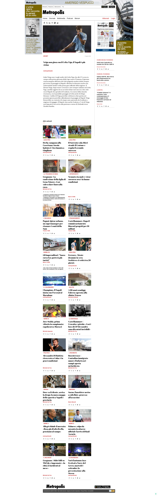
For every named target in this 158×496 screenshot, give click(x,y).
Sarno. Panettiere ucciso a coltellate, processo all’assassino (79, 395)
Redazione (50, 6)
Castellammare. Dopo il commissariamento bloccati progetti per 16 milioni (79, 225)
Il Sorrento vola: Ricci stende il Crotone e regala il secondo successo (78, 146)
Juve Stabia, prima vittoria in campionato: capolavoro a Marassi (53, 324)
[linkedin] (49, 23)
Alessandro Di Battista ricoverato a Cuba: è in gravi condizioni (53, 358)
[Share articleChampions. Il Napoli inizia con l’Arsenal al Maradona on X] (46, 300)
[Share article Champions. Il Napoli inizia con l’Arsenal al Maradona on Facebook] (44, 300)
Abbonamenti (57, 6)
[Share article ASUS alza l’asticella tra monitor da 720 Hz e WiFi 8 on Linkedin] (102, 69)
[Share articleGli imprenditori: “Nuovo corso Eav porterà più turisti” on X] (46, 265)
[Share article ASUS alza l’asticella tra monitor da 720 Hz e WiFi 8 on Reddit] (108, 69)
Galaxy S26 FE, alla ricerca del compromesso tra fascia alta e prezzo (105, 78)
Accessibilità (90, 490)
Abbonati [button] (105, 50)
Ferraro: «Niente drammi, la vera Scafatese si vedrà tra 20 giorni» (79, 259)
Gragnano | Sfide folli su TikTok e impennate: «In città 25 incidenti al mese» (54, 464)
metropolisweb (47, 152)
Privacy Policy (84, 490)
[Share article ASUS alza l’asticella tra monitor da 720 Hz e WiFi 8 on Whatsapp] (106, 69)
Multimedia (61, 18)
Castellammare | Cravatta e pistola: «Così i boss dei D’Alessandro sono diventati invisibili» (79, 325)
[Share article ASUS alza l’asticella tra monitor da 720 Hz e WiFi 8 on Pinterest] (104, 69)
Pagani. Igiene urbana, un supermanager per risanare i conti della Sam (53, 225)
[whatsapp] (55, 23)
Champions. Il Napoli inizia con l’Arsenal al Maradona (52, 292)
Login (113, 18)
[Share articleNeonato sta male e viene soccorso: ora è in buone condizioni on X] (71, 199)
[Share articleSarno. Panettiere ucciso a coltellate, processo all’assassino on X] (71, 404)
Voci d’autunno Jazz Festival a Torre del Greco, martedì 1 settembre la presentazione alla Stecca (77, 467)
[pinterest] (52, 23)
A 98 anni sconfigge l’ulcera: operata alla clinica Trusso (77, 293)
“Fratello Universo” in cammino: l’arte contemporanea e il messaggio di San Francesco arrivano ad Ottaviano (104, 97)
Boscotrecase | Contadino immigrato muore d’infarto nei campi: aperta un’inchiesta (78, 360)
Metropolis (44, 6)
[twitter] (47, 23)
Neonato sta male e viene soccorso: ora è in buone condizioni (79, 179)
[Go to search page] (63, 7)
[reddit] (57, 23)
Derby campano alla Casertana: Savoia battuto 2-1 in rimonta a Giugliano (53, 146)
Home (45, 18)
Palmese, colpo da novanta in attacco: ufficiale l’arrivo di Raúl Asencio (79, 430)
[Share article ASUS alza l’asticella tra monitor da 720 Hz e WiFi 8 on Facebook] (98, 69)
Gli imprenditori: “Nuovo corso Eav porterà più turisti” (54, 258)
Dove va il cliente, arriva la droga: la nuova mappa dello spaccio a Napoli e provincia (54, 396)
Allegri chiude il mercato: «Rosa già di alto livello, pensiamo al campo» (54, 429)
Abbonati (105, 18)
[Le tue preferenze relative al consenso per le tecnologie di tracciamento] (156, 494)
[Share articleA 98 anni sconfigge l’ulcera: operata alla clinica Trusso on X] (71, 300)
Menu (77, 18)
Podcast (70, 18)
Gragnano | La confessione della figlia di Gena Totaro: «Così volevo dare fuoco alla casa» (54, 181)
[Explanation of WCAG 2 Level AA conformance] (111, 491)
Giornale (52, 18)
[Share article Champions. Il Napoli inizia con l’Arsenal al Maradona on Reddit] (54, 300)
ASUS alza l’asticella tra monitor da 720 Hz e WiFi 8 (105, 63)
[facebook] (44, 23)
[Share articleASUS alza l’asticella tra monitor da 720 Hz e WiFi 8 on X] (100, 69)
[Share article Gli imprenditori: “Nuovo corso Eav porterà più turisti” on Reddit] (54, 265)
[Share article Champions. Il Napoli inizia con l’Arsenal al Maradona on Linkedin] (48, 300)
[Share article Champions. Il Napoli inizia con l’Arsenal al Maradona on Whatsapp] (52, 300)
